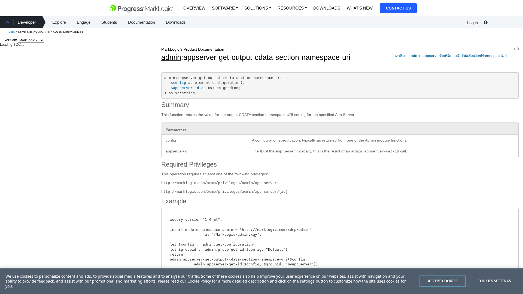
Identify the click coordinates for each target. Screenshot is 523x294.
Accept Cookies (443, 280)
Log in (472, 22)
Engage (83, 22)
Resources (291, 8)
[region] (261, 281)
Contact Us (398, 8)
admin (171, 57)
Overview (194, 8)
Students (109, 22)
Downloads (326, 8)
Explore (59, 22)
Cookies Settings (494, 280)
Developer (27, 22)
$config (178, 83)
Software (223, 8)
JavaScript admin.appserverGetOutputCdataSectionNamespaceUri (449, 55)
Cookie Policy (199, 281)
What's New (360, 8)
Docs (11, 31)
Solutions (256, 8)
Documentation (141, 22)
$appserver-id (185, 88)
